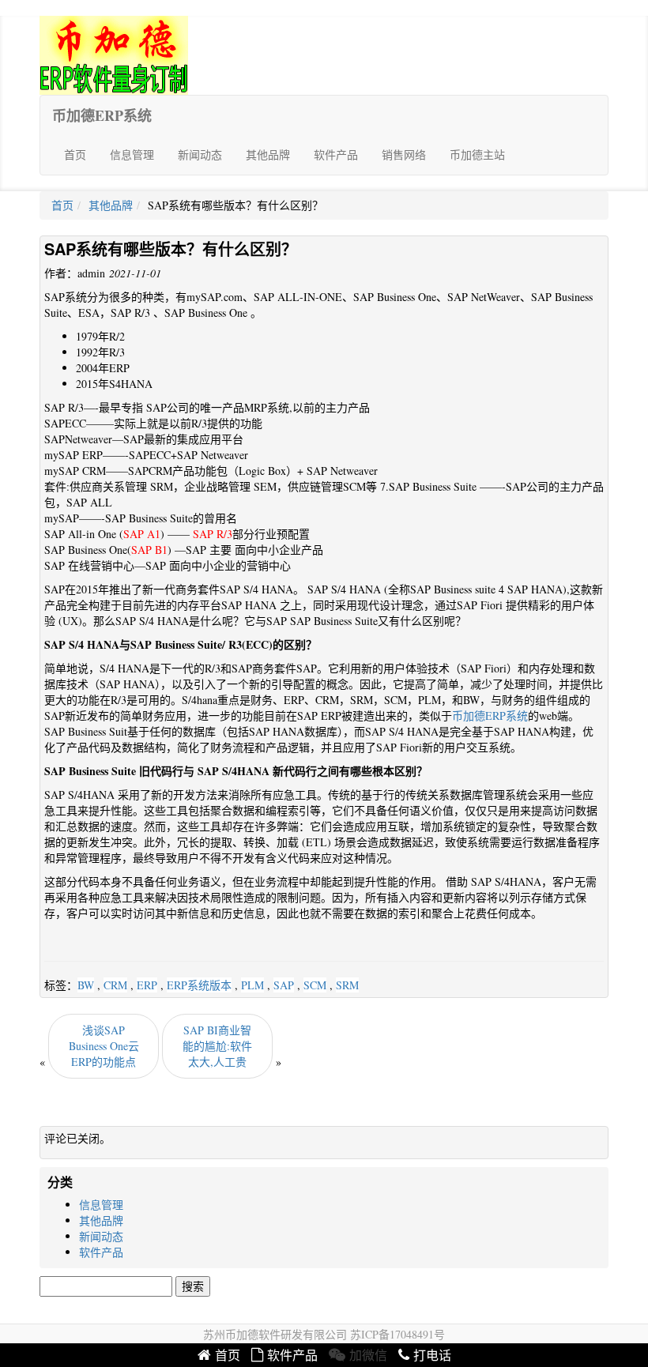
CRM (115, 984)
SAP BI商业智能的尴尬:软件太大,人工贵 (217, 1045)
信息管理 (132, 154)
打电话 (432, 1355)
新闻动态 (200, 154)
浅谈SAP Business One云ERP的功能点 (104, 1045)
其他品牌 (268, 154)
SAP (283, 984)
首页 (75, 154)
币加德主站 (477, 154)
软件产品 (336, 154)
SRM (347, 984)
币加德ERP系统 (102, 115)
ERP (147, 984)
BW (85, 984)
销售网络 (404, 154)
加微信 (368, 1355)
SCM (314, 984)
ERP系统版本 (199, 984)
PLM (252, 984)
